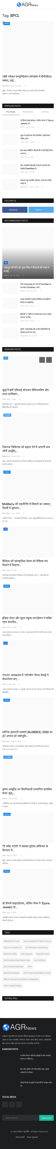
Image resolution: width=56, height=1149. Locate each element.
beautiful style (42, 953)
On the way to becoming (36, 947)
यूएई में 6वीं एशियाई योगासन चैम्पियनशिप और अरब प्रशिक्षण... (25, 392)
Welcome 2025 (10, 953)
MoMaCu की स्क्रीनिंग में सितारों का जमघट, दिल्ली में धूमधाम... (26, 506)
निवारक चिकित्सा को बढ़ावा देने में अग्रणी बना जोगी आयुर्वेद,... (26, 449)
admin (6, 275)
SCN (22, 127)
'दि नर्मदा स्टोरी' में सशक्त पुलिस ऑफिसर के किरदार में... (25, 848)
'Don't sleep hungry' (13, 985)
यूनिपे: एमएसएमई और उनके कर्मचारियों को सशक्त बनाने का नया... (35, 330)
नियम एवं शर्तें (20, 1137)
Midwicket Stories (11, 941)
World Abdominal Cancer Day (17, 960)
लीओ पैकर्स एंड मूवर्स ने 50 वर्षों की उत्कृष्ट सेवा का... (36, 1084)
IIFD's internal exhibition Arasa (36, 972)
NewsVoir (6, 86)
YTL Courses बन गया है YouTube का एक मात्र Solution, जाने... (35, 286)
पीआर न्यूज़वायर (32, 1137)
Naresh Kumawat (11, 972)
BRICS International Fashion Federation (21, 979)
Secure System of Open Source (37, 941)
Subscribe (47, 1117)
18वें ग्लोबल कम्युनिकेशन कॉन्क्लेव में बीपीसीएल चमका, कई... (27, 78)
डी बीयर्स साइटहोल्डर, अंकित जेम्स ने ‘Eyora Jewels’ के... (36, 122)
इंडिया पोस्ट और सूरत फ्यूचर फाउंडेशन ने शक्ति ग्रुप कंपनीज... (27, 620)
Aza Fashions (39, 960)
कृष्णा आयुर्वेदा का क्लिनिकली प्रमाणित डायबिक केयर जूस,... (27, 791)
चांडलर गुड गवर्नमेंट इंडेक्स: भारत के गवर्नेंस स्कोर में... (36, 182)
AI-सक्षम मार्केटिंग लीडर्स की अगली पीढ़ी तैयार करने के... (36, 152)
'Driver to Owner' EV (13, 947)
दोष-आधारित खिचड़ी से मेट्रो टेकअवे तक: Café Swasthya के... (35, 167)
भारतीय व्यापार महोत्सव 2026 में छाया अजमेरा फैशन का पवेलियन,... (35, 1057)
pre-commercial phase (13, 966)
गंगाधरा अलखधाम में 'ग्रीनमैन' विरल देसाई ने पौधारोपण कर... (25, 677)
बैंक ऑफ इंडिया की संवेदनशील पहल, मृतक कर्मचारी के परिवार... (34, 1071)
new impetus (26, 953)
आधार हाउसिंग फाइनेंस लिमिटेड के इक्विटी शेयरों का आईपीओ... (35, 301)
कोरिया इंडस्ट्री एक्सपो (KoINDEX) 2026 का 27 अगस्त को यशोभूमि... (27, 734)
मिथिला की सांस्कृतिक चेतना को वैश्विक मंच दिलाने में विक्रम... (25, 563)
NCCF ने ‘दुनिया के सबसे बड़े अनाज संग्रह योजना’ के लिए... (36, 315)
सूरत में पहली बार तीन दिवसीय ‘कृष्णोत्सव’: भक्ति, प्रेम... (35, 137)
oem (30, 966)
